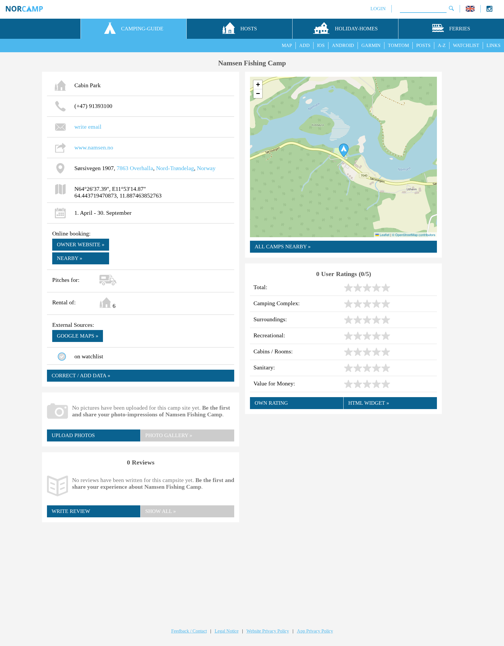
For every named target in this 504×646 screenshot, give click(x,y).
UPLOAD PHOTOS (73, 435)
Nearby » (69, 258)
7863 (122, 168)
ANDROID (343, 45)
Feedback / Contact (189, 630)
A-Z (442, 45)
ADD (304, 45)
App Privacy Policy (315, 630)
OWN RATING (271, 403)
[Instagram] (489, 10)
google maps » (77, 336)
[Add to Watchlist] (62, 356)
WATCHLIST (466, 45)
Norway (206, 168)
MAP (287, 45)
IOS (321, 45)
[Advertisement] (140, 569)
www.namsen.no (93, 147)
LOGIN (378, 8)
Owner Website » (80, 244)
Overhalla (141, 168)
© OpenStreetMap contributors (413, 234)
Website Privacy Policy (267, 630)
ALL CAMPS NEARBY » (283, 246)
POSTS (423, 45)
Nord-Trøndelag (175, 168)
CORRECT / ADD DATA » (81, 375)
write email (88, 126)
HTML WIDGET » (368, 403)
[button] (344, 150)
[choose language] (470, 10)
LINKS (494, 45)
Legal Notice (227, 630)
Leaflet (384, 234)
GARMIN (371, 45)
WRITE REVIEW (71, 511)
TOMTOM (398, 45)
